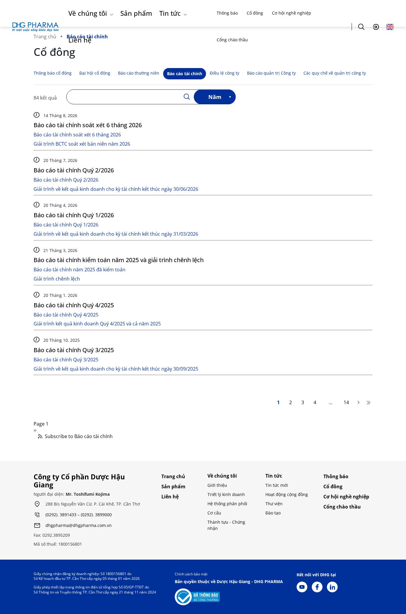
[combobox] (214, 97)
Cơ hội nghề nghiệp (291, 13)
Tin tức (170, 13)
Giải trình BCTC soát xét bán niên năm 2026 (82, 144)
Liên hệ (80, 39)
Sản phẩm (136, 13)
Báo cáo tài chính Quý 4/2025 (74, 305)
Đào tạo (273, 513)
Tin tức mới (276, 485)
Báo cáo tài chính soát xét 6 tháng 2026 (88, 125)
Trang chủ (173, 476)
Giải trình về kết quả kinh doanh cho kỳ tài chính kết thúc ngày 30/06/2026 (116, 189)
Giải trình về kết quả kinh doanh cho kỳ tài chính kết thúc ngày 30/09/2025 (116, 369)
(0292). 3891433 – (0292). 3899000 (78, 514)
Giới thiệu (217, 485)
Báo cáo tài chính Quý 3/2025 (74, 350)
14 (346, 403)
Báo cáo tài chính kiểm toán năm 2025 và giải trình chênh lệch (119, 260)
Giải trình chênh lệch (57, 279)
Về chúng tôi (87, 13)
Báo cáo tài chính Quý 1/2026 (74, 215)
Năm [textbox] (214, 96)
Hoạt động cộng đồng (286, 494)
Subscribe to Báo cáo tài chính (78, 436)
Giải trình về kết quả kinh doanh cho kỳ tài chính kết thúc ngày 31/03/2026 (116, 234)
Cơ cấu (214, 513)
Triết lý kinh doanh (226, 494)
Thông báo (227, 13)
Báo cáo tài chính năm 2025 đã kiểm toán (79, 270)
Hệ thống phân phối (227, 503)
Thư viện (274, 503)
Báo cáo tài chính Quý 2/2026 (74, 170)
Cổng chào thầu (232, 39)
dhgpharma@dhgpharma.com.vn (78, 525)
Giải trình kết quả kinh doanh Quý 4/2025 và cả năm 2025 (97, 324)
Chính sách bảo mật (191, 574)
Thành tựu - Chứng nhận (226, 525)
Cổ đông (255, 13)
